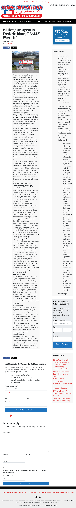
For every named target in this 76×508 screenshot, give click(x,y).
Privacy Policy (64, 492)
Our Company (47, 2)
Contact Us (67, 21)
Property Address (11, 386)
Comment (7, 432)
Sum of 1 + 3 (8, 476)
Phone (7, 402)
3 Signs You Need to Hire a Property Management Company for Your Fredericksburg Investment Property (62, 364)
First (6, 398)
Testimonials (49, 21)
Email (28, 454)
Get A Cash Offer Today (32, 2)
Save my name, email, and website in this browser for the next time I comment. (24, 471)
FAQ (59, 21)
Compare (38, 21)
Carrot (55, 505)
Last (28, 398)
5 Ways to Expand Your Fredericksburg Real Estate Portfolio (62, 393)
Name (7, 393)
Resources (55, 492)
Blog (72, 492)
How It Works (25, 21)
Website (5, 461)
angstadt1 (8, 44)
